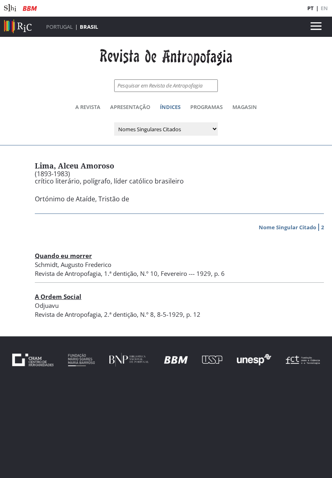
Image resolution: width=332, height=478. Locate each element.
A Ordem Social (58, 296)
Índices (170, 107)
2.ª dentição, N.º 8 (129, 314)
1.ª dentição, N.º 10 (130, 273)
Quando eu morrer (63, 256)
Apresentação (130, 107)
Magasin (244, 107)
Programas (206, 107)
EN (324, 8)
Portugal (59, 26)
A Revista (87, 107)
